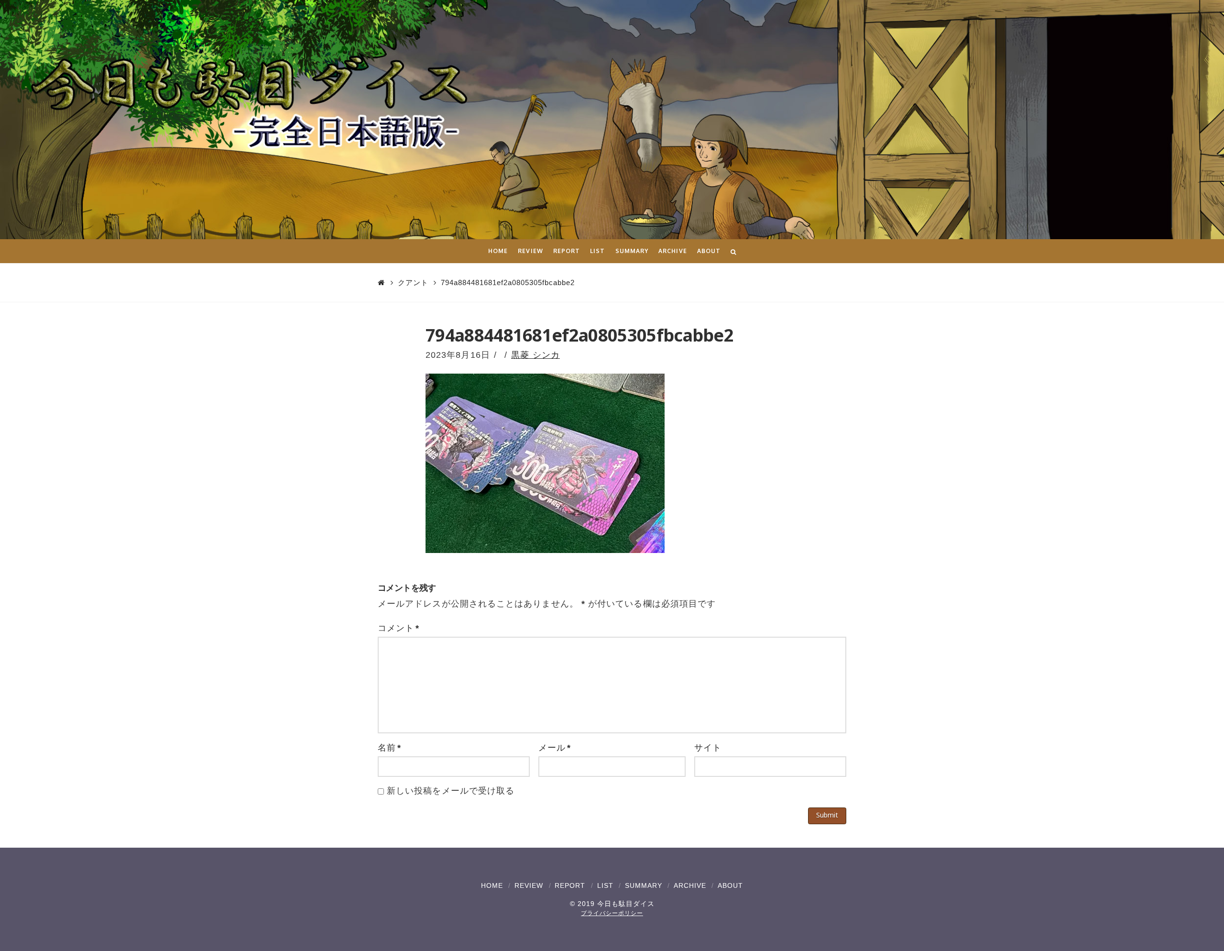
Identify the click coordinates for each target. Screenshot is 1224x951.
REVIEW (528, 885)
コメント (398, 628)
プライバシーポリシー (612, 913)
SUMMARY (643, 885)
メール (554, 747)
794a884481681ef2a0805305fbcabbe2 (508, 282)
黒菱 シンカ (535, 355)
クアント (413, 282)
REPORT (570, 885)
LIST (605, 885)
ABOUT (730, 885)
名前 (389, 747)
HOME (492, 885)
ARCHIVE (690, 885)
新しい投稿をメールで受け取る (450, 791)
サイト (707, 747)
